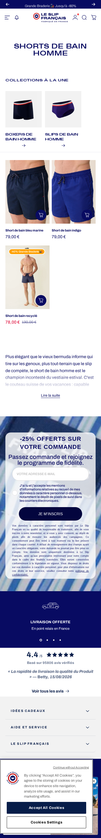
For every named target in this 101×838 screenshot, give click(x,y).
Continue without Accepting (71, 767)
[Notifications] (16, 17)
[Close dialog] (94, 781)
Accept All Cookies (46, 808)
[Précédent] (7, 4)
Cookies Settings (46, 822)
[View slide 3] (54, 640)
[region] (46, 796)
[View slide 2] (47, 640)
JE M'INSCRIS (50, 514)
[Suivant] (93, 4)
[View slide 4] (60, 640)
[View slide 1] (41, 640)
